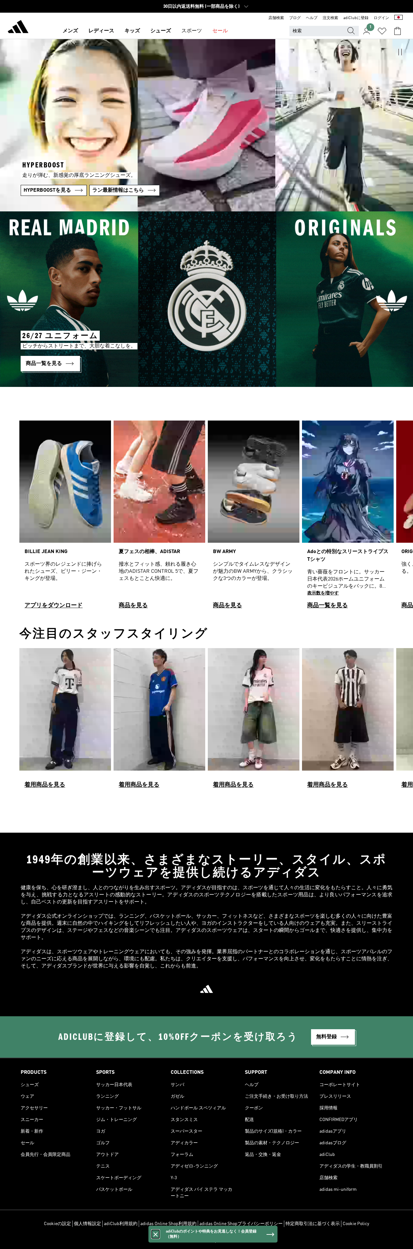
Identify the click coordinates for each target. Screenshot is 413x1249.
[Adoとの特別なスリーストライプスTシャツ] (348, 518)
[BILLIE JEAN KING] (65, 518)
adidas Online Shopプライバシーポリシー (241, 1224)
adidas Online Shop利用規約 (168, 1224)
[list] (206, 518)
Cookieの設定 (57, 1224)
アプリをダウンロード (54, 605)
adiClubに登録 (355, 18)
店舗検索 (276, 18)
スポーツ (191, 31)
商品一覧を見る (327, 605)
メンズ (70, 31)
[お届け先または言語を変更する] (398, 18)
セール (220, 31)
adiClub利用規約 (120, 1224)
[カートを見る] (397, 31)
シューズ (160, 31)
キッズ (132, 31)
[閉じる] (155, 1234)
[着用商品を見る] (65, 721)
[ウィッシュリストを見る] (382, 31)
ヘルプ (311, 18)
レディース (101, 31)
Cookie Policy (356, 1224)
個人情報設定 (87, 1224)
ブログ (295, 18)
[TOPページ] (18, 28)
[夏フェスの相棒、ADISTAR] (159, 518)
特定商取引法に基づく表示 (313, 1224)
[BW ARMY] (253, 518)
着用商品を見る (45, 785)
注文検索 (330, 18)
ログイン (381, 18)
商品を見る (133, 605)
